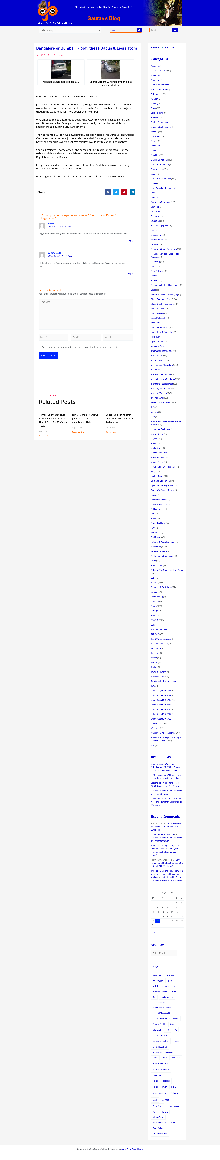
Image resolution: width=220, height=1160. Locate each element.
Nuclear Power (157, 476)
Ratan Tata (157, 1075)
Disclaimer (170, 47)
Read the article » (45, 436)
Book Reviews (157, 113)
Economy (155, 216)
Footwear (155, 280)
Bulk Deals (155, 136)
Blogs (153, 108)
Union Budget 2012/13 (161, 700)
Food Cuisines (157, 271)
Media (153, 443)
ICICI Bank (157, 1030)
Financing (155, 261)
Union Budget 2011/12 (161, 695)
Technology (156, 648)
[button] (108, 192)
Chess (153, 150)
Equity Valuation (159, 1002)
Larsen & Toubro (161, 1041)
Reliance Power (160, 1087)
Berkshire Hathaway (161, 986)
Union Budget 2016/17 (161, 714)
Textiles (154, 662)
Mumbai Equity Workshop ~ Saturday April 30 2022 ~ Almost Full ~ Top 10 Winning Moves (165, 767)
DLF (154, 997)
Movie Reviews (157, 457)
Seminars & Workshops (161, 587)
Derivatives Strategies (160, 202)
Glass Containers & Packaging (164, 294)
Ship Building (157, 596)
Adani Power (158, 975)
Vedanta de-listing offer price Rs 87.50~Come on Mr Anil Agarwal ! (120, 418)
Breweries (155, 117)
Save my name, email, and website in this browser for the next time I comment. (80, 347)
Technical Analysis (159, 643)
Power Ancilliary (158, 523)
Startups (154, 611)
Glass (153, 290)
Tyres (153, 686)
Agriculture (155, 75)
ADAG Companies (159, 70)
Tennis (154, 658)
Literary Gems (157, 434)
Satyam (175, 1093)
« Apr (153, 933)
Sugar (153, 625)
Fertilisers (155, 244)
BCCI (170, 981)
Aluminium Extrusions (160, 85)
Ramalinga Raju (161, 1069)
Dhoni (173, 992)
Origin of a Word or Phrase (162, 490)
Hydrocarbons (157, 341)
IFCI (167, 1030)
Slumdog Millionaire (160, 1112)
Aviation (154, 99)
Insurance (155, 370)
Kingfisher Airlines (160, 1035)
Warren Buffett (160, 1133)
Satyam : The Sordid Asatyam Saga (167, 570)
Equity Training (166, 997)
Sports (154, 606)
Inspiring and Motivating (162, 365)
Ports (153, 514)
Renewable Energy (159, 551)
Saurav (154, 845)
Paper (153, 495)
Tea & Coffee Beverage (161, 639)
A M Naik (170, 975)
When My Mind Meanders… (163, 733)
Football (154, 276)
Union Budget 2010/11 (161, 690)
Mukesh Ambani (160, 1047)
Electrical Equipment (160, 225)
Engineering (156, 235)
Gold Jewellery (157, 313)
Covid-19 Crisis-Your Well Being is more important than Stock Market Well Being (166, 801)
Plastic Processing (159, 504)
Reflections (156, 546)
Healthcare (155, 323)
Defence (154, 197)
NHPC (155, 1058)
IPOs (153, 407)
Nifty (153, 471)
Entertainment (157, 240)
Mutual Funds (157, 462)
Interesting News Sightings (163, 379)
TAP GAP (155, 634)
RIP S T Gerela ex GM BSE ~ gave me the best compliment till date (86, 418)
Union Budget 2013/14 (161, 705)
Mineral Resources (159, 453)
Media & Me (156, 448)
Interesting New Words (161, 374)
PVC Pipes (155, 532)
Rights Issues (157, 565)
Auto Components (159, 89)
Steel (153, 615)
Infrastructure (157, 355)
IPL (175, 1030)
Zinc (153, 745)
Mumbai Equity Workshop (163, 1052)
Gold (172, 1024)
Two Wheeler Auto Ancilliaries (164, 681)
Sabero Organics (159, 1093)
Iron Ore (154, 412)
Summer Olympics (159, 629)
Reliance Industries (161, 1081)
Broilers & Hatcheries (160, 122)
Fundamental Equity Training (166, 1018)
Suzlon (173, 1123)
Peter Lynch (175, 1058)
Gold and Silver (157, 308)
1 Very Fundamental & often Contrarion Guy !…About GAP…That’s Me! (167, 863)
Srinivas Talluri (158, 1117)
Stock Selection (159, 1122)
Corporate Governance (161, 178)
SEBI (153, 578)
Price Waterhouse (160, 1063)
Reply (130, 241)
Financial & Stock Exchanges (164, 249)
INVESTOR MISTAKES (160, 402)
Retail (153, 561)
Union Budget (158, 1128)
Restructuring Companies (162, 556)
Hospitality (155, 337)
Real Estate (156, 537)
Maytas (176, 1041)
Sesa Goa (157, 1106)
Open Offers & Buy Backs (162, 485)
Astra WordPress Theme (132, 1149)
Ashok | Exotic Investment (162, 834)
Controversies (157, 169)
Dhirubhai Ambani (160, 992)
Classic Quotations (159, 160)
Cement (154, 141)
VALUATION (156, 723)
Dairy (153, 193)
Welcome (155, 47)
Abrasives (155, 66)
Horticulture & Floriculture (162, 332)
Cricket (154, 183)
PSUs (153, 528)
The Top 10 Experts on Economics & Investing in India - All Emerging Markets (167, 874)
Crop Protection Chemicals (163, 188)
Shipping (155, 601)
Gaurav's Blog (103, 18)
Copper (154, 174)
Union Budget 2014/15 (161, 709)
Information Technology (161, 351)
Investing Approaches (160, 388)
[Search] (139, 30)
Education (155, 221)
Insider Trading (157, 360)
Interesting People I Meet (162, 384)
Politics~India (157, 509)
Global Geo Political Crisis (162, 304)
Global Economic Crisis (161, 299)
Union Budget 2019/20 (161, 719)
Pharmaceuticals (158, 500)
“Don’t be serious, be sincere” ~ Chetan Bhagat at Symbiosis (166, 826)
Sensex (154, 592)
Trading (154, 667)
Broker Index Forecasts (161, 127)
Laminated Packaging (160, 429)
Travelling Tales (158, 676)
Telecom (154, 653)
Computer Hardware (160, 164)
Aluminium (156, 80)
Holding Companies (159, 327)
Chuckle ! (155, 155)
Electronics (156, 230)
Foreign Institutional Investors (164, 285)
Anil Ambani (158, 981)
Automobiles (156, 94)
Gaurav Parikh (159, 1024)
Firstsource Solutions (162, 1008)
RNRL (173, 1087)
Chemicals (155, 146)
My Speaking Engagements (163, 467)
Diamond (155, 207)
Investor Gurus (157, 398)
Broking (154, 131)
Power (153, 518)
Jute (153, 416)
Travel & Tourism (158, 672)
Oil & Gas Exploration (160, 481)
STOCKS (155, 620)
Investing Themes (159, 393)
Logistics (155, 438)
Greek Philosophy (158, 318)
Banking (154, 103)
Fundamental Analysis (161, 1013)
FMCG (153, 266)
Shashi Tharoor (173, 1106)
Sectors (154, 582)
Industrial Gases (158, 346)
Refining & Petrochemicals (162, 542)
